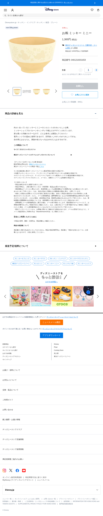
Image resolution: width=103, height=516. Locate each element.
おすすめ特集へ (51, 282)
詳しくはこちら (68, 2)
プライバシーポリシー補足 (86, 499)
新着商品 (6, 344)
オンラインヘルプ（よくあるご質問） (27, 499)
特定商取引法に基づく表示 (35, 477)
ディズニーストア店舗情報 (13, 439)
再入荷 (56, 353)
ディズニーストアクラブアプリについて (57, 329)
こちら (41, 166)
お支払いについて (10, 380)
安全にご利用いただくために (25, 217)
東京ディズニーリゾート (37, 164)
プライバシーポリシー (66, 499)
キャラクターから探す (10, 350)
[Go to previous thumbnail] (8, 91)
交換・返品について (10, 390)
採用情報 (67, 501)
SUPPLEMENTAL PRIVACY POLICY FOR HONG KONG (37, 504)
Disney (56, 344)
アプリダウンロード (51, 335)
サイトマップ (7, 359)
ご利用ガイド (8, 400)
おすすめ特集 (7, 353)
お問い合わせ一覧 (50, 499)
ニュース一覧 (7, 499)
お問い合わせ (8, 410)
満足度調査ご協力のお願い (13, 459)
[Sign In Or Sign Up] (12, 10)
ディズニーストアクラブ (12, 429)
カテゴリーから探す (9, 347)
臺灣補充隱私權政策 (66, 504)
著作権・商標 (16, 501)
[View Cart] (98, 10)
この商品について (21, 145)
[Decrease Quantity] (80, 70)
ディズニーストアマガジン (12, 356)
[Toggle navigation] (5, 10)
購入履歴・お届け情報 (11, 420)
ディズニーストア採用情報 (13, 449)
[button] (8, 3)
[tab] (51, 113)
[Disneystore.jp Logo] (51, 10)
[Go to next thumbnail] (56, 91)
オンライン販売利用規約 (12, 477)
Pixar (56, 347)
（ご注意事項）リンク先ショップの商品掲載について (42, 501)
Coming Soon (58, 350)
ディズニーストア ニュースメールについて (62, 317)
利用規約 (6, 501)
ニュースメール (43, 480)
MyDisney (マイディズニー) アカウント (18, 480)
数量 (64, 70)
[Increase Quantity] (96, 70)
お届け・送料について (11, 370)
